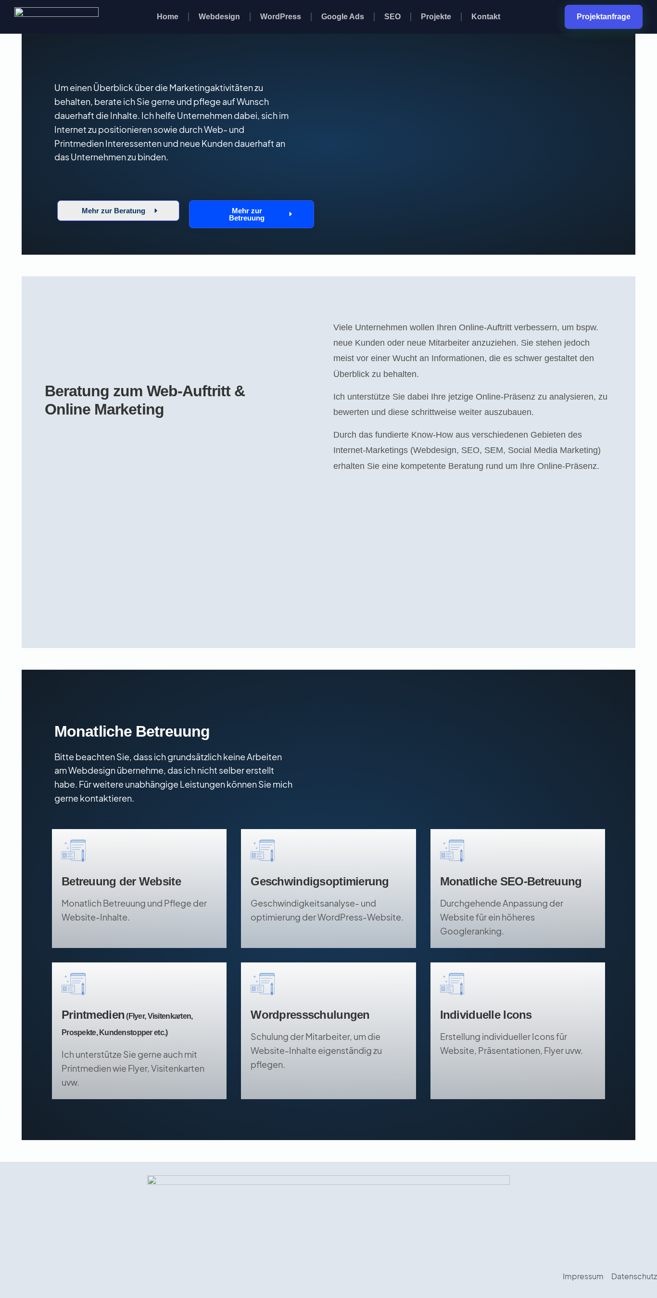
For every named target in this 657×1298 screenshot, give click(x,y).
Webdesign (219, 17)
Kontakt (485, 17)
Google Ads (342, 17)
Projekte (436, 17)
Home (167, 17)
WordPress (280, 17)
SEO (392, 17)
